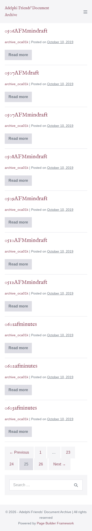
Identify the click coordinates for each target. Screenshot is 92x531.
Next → (59, 464)
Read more (20, 56)
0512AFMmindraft (26, 282)
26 (41, 464)
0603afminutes (21, 408)
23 (68, 452)
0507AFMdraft (22, 73)
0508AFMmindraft (26, 156)
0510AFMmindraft (26, 240)
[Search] (76, 485)
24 (11, 464)
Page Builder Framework (55, 523)
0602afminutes (21, 366)
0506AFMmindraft (26, 31)
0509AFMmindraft (26, 198)
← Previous (19, 452)
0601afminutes (21, 324)
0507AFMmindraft (26, 115)
